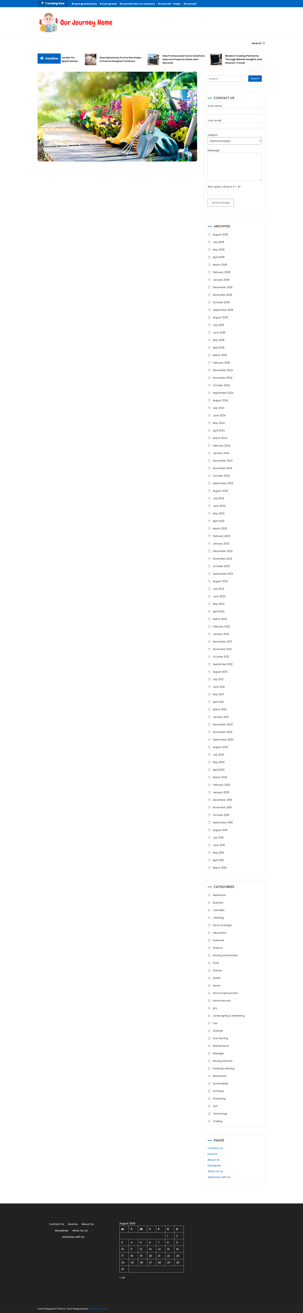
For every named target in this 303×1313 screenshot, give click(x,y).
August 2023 (220, 491)
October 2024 (221, 385)
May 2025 (218, 340)
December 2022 (223, 551)
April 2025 (218, 347)
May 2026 (219, 249)
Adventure (219, 895)
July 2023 (218, 498)
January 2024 (221, 453)
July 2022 (218, 589)
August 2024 (220, 400)
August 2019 (220, 830)
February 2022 (221, 626)
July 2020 (218, 754)
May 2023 (218, 513)
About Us (214, 1160)
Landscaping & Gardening (228, 1015)
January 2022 (221, 634)
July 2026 (218, 242)
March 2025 (220, 355)
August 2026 (220, 234)
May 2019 (218, 852)
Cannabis (218, 910)
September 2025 (223, 310)
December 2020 (223, 724)
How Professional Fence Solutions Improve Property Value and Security (172, 59)
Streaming (219, 1098)
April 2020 (219, 769)
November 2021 (222, 649)
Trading (217, 1121)
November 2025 (222, 295)
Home (216, 985)
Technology (220, 1113)
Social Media (220, 1083)
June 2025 (219, 332)
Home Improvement (225, 993)
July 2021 (218, 679)
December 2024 (223, 370)
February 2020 (221, 785)
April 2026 (219, 257)
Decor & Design (222, 925)
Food (216, 963)
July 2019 (218, 837)
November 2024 (223, 378)
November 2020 (222, 732)
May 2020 (219, 762)
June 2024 (219, 415)
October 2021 (221, 656)
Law (215, 1023)
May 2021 (218, 694)
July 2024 (218, 408)
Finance (218, 948)
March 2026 (220, 264)
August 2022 (220, 581)
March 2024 (220, 438)
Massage (218, 1053)
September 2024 (223, 393)
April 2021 (218, 702)
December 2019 (222, 800)
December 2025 (223, 287)
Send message (221, 202)
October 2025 (221, 302)
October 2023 (221, 476)
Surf (215, 1106)
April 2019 (218, 860)
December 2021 (222, 641)
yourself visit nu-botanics (138, 3)
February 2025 (221, 362)
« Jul (122, 1277)
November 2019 (222, 807)
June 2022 (219, 596)
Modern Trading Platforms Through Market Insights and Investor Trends (232, 59)
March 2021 (219, 709)
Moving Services (223, 1061)
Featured (218, 940)
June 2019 (219, 845)
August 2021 (220, 672)
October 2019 (221, 815)
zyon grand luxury (85, 3)
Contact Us (215, 1148)
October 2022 (221, 566)
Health (217, 978)
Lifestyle (218, 1031)
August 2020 (220, 747)
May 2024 (219, 423)
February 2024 (221, 445)
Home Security (222, 1000)
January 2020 (221, 792)
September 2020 (223, 739)
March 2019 (220, 867)
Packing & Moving (223, 1068)
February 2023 (221, 536)
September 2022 (223, 574)
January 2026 (221, 280)
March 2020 (220, 777)
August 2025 (220, 317)
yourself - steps (170, 3)
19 (141, 1256)
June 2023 (219, 506)
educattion (220, 933)
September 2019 (223, 822)
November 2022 (222, 558)
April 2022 (218, 611)
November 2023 (222, 468)
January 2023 (221, 543)
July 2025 (218, 325)
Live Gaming (220, 1038)
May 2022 (218, 604)
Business (218, 902)
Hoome (212, 1154)
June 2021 (219, 687)
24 (122, 1262)
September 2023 (223, 483)
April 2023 (218, 521)
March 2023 (220, 528)
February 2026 (221, 272)
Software (218, 1091)
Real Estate (219, 1076)
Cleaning (218, 917)
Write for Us (215, 1171)
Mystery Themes (98, 1308)
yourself (191, 3)
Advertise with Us (219, 1177)
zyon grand (109, 3)
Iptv (215, 1008)
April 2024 (219, 430)
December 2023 (223, 460)
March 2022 (220, 619)
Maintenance (221, 1046)
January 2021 (220, 717)
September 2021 (223, 664)
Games (217, 970)
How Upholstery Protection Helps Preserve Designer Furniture (109, 59)
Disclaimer (214, 1165)
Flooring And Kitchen (225, 955)
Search (256, 43)
